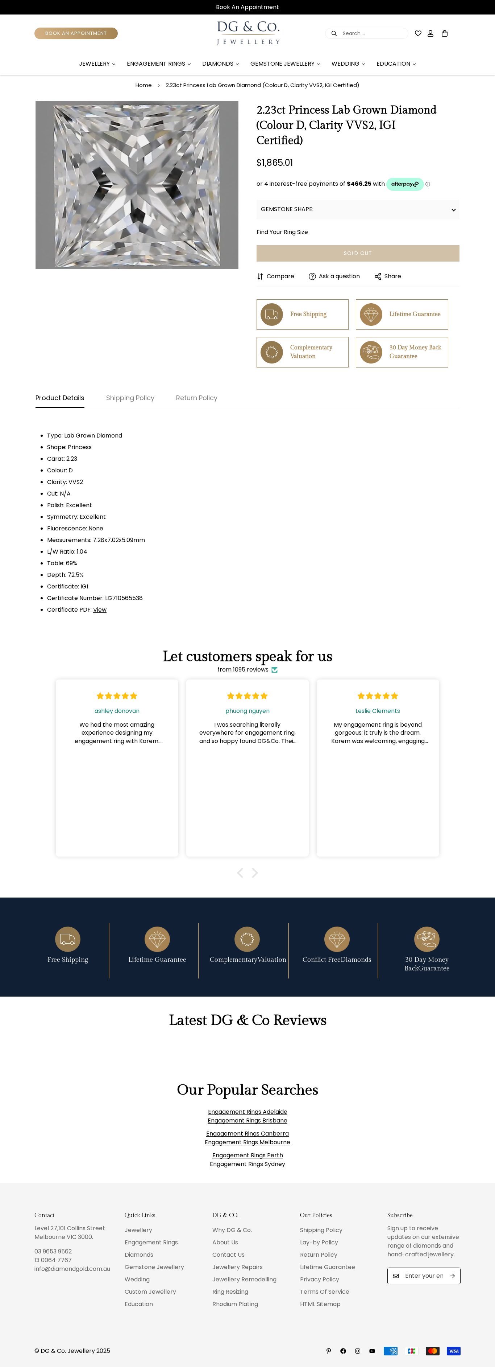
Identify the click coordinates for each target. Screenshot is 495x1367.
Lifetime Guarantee (327, 1267)
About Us (225, 1242)
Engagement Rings (151, 1242)
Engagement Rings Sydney (247, 1164)
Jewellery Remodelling (244, 1279)
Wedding (137, 1279)
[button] (242, 873)
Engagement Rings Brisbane (247, 1120)
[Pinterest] (329, 1351)
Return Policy (318, 1255)
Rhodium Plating (235, 1304)
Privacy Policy (319, 1279)
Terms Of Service (324, 1292)
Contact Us (228, 1255)
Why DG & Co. (232, 1230)
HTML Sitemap (320, 1304)
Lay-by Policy (319, 1242)
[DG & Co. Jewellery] (247, 34)
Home (144, 85)
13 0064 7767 (53, 1260)
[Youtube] (372, 1351)
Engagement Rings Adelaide (247, 1112)
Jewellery (138, 1230)
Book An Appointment (247, 7)
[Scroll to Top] (481, 1327)
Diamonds (139, 1255)
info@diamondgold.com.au (72, 1269)
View (100, 609)
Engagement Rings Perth (247, 1155)
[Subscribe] (453, 1276)
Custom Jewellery (150, 1292)
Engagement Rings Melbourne (247, 1142)
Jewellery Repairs (237, 1267)
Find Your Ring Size (282, 232)
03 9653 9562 (53, 1251)
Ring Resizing (230, 1292)
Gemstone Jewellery (154, 1267)
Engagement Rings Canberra (247, 1133)
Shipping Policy (321, 1230)
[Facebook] (343, 1351)
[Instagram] (358, 1351)
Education (139, 1304)
